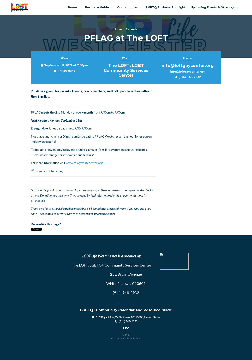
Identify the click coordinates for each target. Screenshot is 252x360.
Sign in (126, 334)
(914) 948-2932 (190, 77)
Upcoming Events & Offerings (213, 7)
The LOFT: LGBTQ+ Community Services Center (111, 265)
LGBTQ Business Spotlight (165, 7)
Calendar (132, 29)
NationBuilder (133, 338)
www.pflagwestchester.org (84, 163)
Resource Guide (97, 7)
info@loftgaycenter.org (187, 71)
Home (73, 7)
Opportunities (128, 7)
